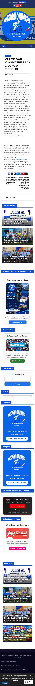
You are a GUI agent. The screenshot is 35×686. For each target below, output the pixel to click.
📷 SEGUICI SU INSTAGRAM (17, 482)
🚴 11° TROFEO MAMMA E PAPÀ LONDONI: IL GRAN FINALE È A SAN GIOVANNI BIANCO (16, 637)
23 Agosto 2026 (11, 601)
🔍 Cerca (17, 384)
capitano (9, 73)
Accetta (5, 683)
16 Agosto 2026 (11, 639)
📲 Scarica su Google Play (17, 322)
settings (15, 680)
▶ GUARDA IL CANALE (17, 506)
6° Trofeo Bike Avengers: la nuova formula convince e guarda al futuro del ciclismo (17, 240)
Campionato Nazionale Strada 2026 (10, 665)
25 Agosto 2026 (11, 581)
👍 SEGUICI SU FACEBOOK (17, 438)
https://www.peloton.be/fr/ (18, 159)
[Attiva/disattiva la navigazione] (16, 46)
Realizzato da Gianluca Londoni (10, 655)
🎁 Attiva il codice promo (17, 548)
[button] (28, 46)
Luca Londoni (17, 657)
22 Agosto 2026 (11, 620)
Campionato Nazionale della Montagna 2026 (13, 669)
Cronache (7, 56)
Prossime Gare (5, 661)
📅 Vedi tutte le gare (17, 361)
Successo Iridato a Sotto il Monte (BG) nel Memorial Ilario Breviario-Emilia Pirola (12, 181)
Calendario (13, 661)
